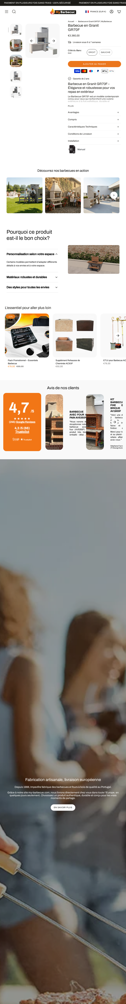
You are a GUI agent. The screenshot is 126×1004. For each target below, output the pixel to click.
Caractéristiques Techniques (82, 126)
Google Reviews (25, 422)
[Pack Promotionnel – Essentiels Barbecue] (27, 335)
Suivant (53, 41)
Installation (73, 141)
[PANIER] (119, 11)
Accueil (71, 21)
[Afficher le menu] (6, 11)
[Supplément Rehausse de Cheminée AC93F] (75, 335)
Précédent (31, 41)
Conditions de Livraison (80, 134)
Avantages (73, 112)
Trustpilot (22, 431)
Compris (72, 119)
